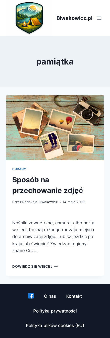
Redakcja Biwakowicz (40, 202)
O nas (50, 296)
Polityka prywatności (55, 311)
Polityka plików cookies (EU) (55, 325)
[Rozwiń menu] (99, 18)
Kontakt (74, 296)
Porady (19, 169)
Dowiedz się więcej (35, 266)
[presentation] (55, 127)
